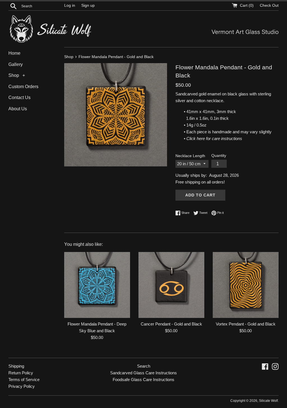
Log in (69, 5)
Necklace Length (190, 156)
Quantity (218, 155)
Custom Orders (23, 86)
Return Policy (20, 372)
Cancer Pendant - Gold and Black (171, 324)
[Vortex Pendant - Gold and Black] (246, 285)
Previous (76, 103)
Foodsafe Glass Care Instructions (143, 379)
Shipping (16, 366)
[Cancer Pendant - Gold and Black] (171, 285)
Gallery (15, 64)
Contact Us (19, 97)
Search (143, 366)
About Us (17, 108)
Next (155, 103)
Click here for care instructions (214, 138)
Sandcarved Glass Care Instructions (143, 372)
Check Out (269, 5)
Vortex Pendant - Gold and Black (246, 324)
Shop (13, 75)
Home (14, 53)
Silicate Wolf (268, 401)
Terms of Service (24, 379)
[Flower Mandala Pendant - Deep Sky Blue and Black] (97, 285)
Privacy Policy (21, 386)
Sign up (88, 5)
